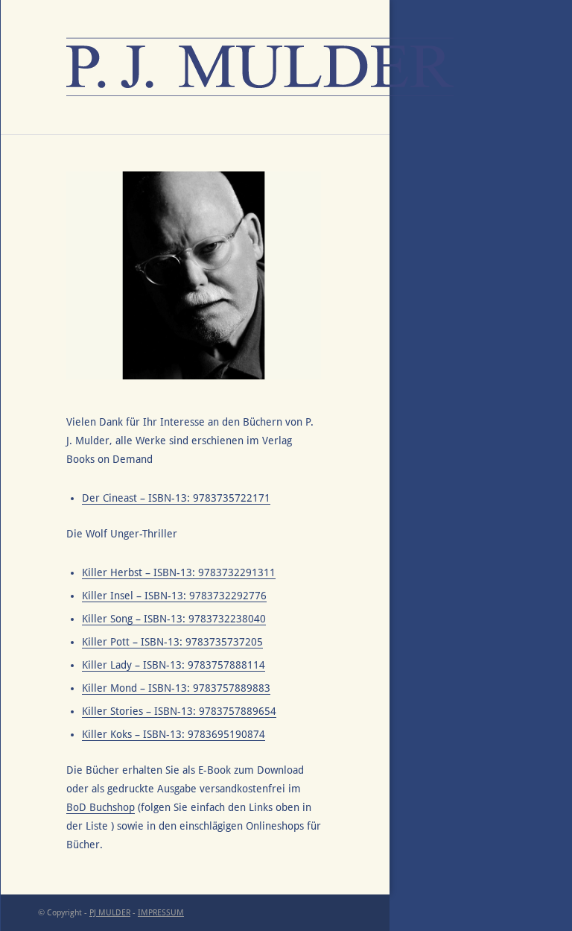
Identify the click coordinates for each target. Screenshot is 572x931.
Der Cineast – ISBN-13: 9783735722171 (176, 498)
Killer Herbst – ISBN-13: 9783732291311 (179, 572)
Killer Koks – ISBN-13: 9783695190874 (173, 734)
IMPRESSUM (161, 913)
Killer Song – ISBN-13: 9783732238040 (174, 619)
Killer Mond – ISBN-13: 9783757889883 (176, 688)
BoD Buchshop (100, 807)
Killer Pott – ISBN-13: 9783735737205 (172, 642)
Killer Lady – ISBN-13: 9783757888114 (173, 665)
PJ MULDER (109, 913)
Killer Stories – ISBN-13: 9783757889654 (179, 711)
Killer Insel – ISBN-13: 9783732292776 (174, 596)
